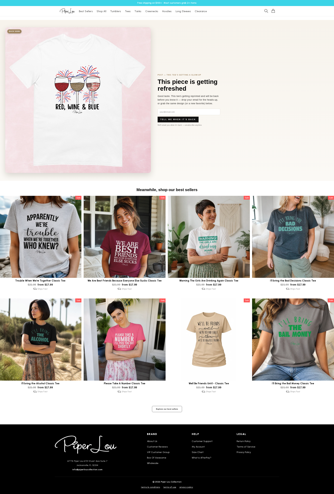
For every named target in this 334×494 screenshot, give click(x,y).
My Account (198, 446)
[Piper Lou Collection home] (87, 444)
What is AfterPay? (201, 457)
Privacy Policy (244, 452)
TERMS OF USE (169, 487)
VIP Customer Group (158, 452)
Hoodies (167, 11)
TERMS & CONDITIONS (150, 487)
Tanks (138, 11)
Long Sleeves (183, 11)
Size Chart (198, 452)
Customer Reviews (157, 446)
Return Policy (244, 441)
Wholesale (152, 463)
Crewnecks (151, 11)
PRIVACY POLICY (186, 487)
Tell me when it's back (178, 119)
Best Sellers (86, 11)
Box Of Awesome (156, 457)
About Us (152, 441)
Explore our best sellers (167, 409)
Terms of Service (246, 446)
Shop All (101, 11)
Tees (128, 11)
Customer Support (202, 441)
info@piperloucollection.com (87, 469)
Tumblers (115, 11)
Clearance (201, 11)
